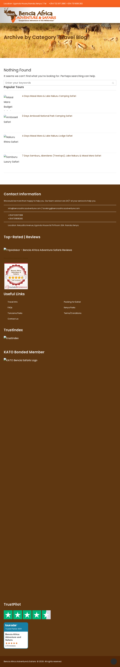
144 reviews (16, 280)
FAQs (10, 307)
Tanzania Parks (15, 313)
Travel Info (13, 302)
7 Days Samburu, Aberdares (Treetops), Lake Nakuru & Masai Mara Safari (61, 155)
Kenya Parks (69, 307)
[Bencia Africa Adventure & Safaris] (31, 15)
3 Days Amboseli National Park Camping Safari (47, 115)
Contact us (13, 318)
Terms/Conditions (72, 313)
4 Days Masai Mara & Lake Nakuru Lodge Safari (47, 135)
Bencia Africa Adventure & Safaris (16, 258)
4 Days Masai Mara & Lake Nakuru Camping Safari (49, 96)
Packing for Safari (72, 302)
